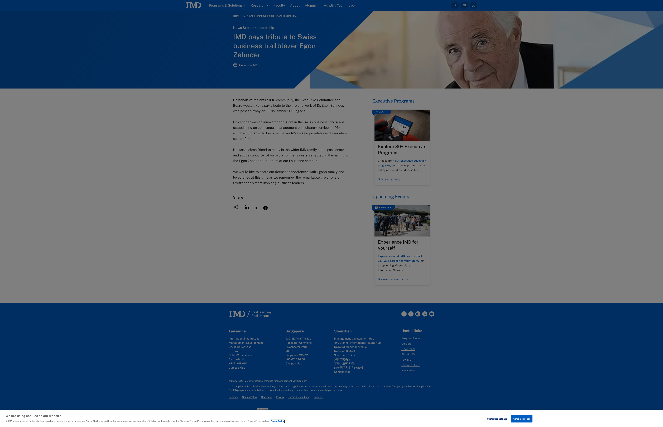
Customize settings (497, 418)
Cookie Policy (277, 421)
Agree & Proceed (522, 418)
